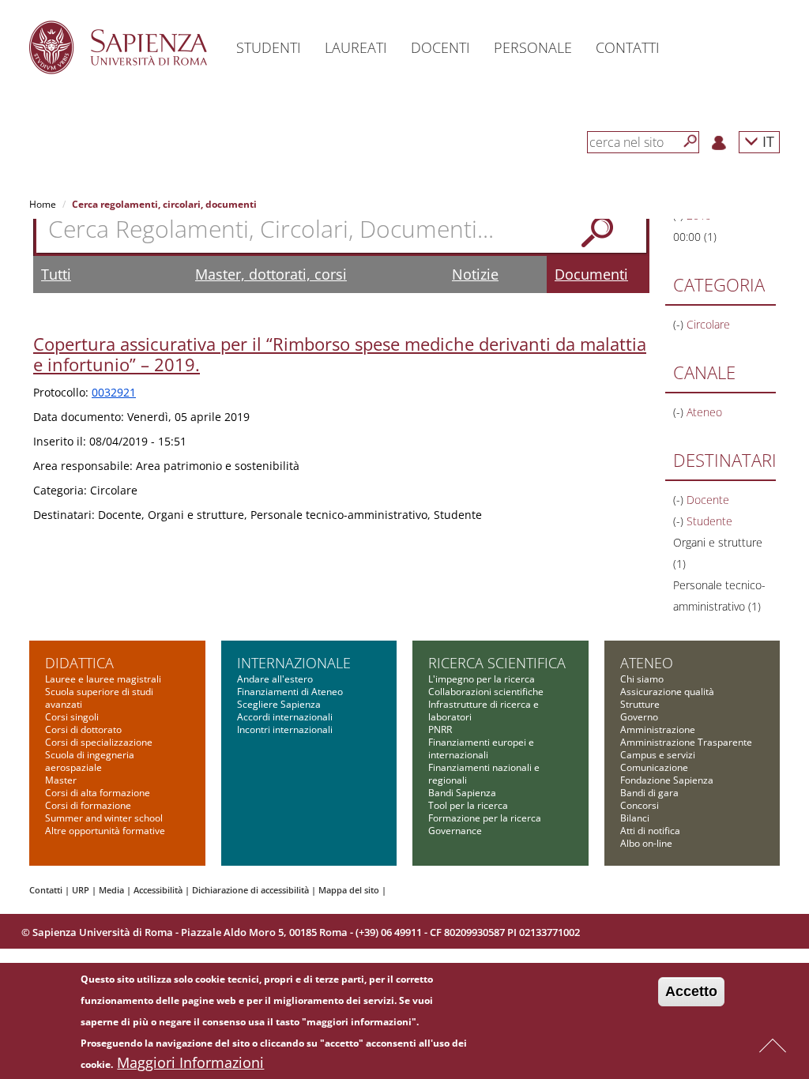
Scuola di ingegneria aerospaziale (89, 761)
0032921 (114, 392)
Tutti (56, 274)
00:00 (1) (695, 236)
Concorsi (639, 805)
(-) (680, 324)
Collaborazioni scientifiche (486, 691)
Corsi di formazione (88, 805)
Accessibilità (158, 890)
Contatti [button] (628, 47)
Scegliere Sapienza (279, 704)
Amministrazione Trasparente (686, 742)
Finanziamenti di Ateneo (290, 691)
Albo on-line (646, 843)
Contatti (45, 890)
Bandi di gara (649, 792)
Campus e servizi (657, 754)
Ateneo (646, 662)
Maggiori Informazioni (190, 1062)
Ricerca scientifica (497, 662)
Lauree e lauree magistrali (103, 679)
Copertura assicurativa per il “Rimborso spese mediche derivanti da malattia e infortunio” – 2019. (339, 354)
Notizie (475, 274)
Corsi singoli (72, 717)
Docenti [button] (440, 47)
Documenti (591, 274)
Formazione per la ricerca (484, 818)
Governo (639, 717)
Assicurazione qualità (667, 691)
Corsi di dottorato (83, 729)
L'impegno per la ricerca (481, 679)
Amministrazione (657, 729)
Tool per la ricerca (468, 805)
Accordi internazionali (285, 717)
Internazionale (294, 662)
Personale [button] (533, 47)
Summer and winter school (104, 818)
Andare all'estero (275, 679)
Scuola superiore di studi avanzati (99, 698)
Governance (455, 830)
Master (61, 780)
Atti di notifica (650, 830)
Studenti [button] (268, 47)
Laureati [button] (356, 47)
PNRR (440, 729)
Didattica (79, 662)
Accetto (691, 991)
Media (111, 890)
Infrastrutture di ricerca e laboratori (483, 710)
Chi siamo (642, 679)
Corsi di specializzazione (98, 742)
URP (80, 890)
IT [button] (766, 141)
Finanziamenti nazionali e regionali (484, 774)
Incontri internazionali (285, 729)
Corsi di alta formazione (97, 792)
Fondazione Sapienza (666, 780)
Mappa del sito (348, 890)
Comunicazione (654, 767)
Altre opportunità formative (105, 830)
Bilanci (634, 818)
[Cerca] (690, 141)
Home (42, 204)
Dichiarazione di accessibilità (250, 890)
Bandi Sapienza (462, 792)
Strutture (640, 704)
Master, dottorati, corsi (271, 274)
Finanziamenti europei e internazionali (481, 748)
